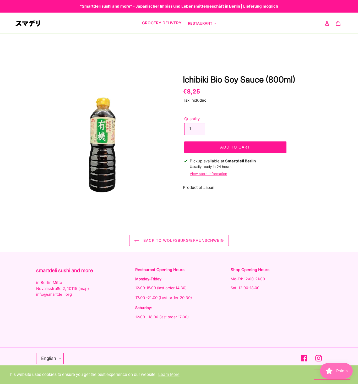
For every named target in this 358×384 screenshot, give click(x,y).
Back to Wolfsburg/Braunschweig (183, 240)
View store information (208, 174)
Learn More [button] (169, 374)
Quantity (192, 118)
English (48, 358)
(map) (83, 288)
